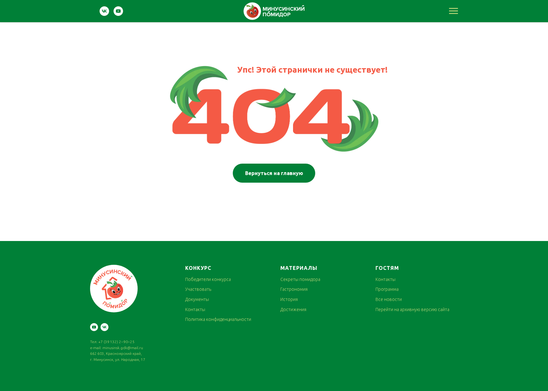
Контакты (195, 309)
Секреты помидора (300, 279)
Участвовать (198, 289)
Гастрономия (294, 289)
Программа (387, 289)
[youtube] (118, 14)
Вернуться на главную (274, 173)
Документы (197, 299)
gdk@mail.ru (132, 348)
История (289, 299)
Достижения (293, 309)
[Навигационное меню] (453, 11)
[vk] (104, 14)
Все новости (388, 299)
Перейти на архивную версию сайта (412, 309)
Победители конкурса (208, 279)
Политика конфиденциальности (218, 319)
